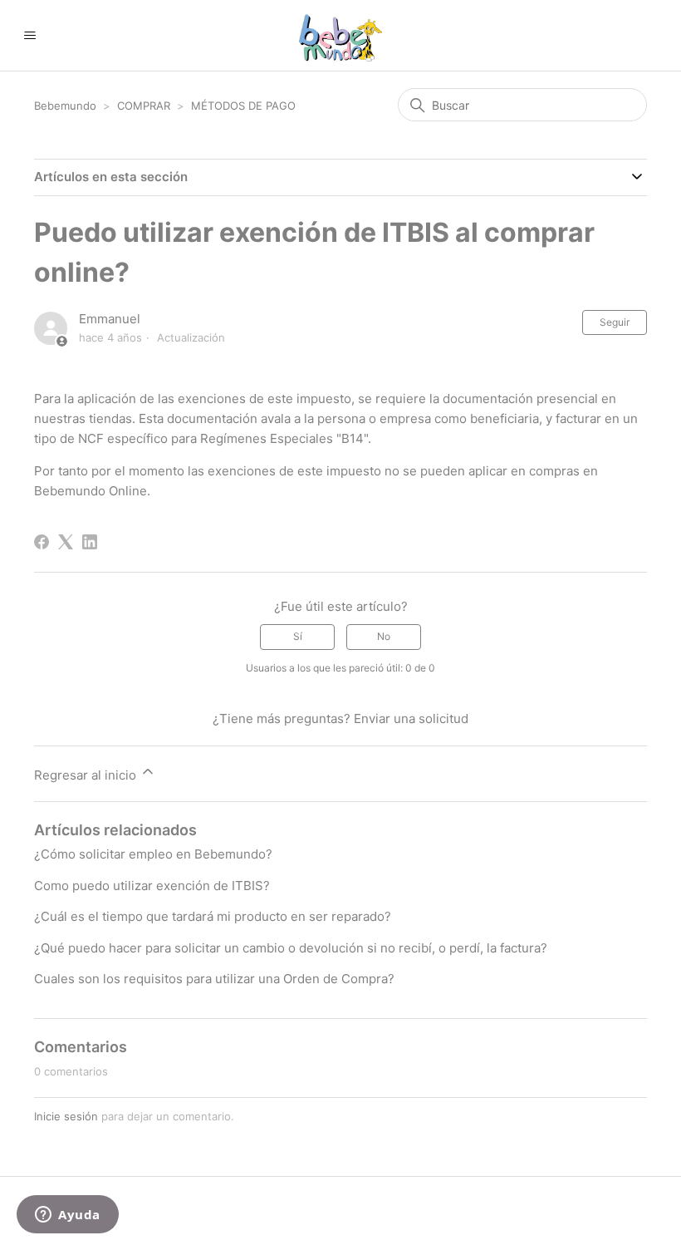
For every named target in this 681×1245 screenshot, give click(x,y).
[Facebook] (41, 541)
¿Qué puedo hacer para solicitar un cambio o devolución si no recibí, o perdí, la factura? (290, 948)
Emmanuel (109, 319)
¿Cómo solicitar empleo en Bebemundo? (153, 854)
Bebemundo (67, 105)
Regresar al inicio (87, 775)
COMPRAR (145, 105)
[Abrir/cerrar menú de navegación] (29, 35)
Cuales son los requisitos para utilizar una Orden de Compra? (214, 979)
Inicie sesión (66, 1116)
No (383, 636)
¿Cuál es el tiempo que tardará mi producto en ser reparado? (212, 916)
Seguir (615, 322)
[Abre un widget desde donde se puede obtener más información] (68, 1216)
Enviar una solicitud (411, 718)
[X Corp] (65, 541)
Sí (297, 636)
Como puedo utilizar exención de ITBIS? (152, 885)
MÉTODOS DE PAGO (243, 105)
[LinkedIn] (89, 541)
